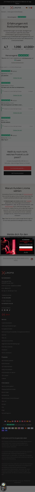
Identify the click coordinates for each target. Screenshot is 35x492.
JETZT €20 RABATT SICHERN (26, 249)
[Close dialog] (33, 238)
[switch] (3, 490)
